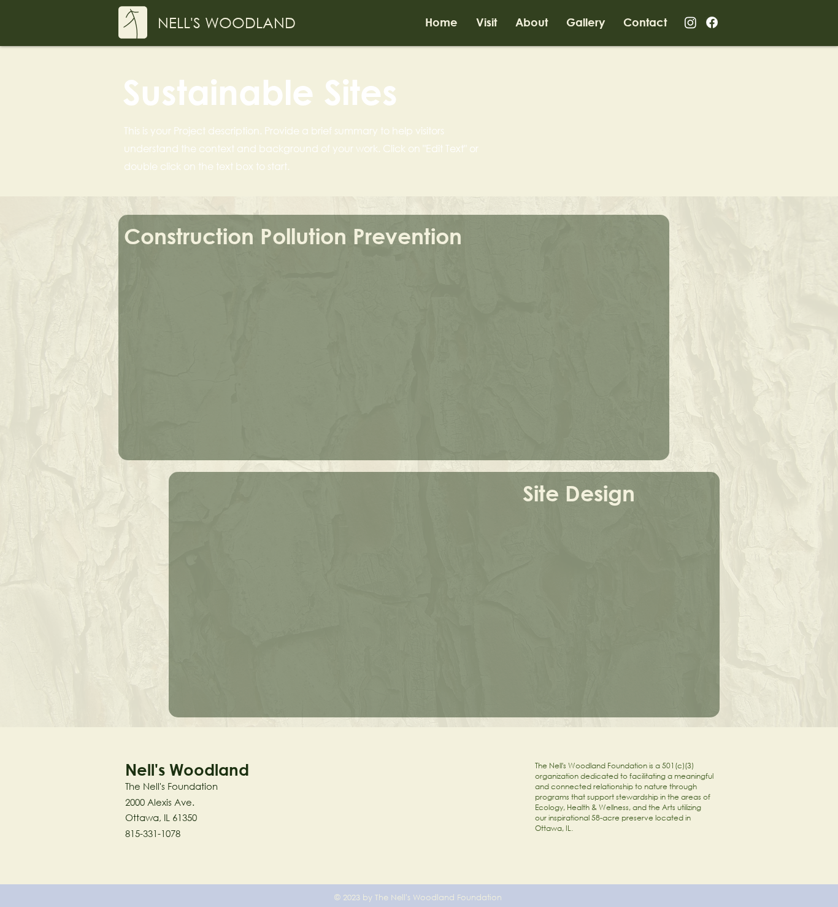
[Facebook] (712, 22)
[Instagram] (690, 22)
